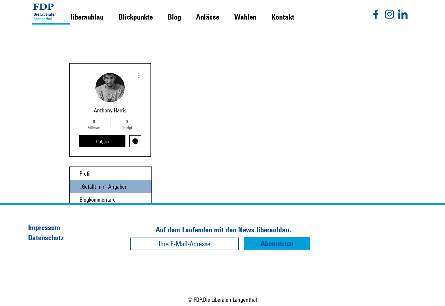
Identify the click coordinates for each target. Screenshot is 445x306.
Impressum (44, 227)
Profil (85, 173)
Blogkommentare (97, 199)
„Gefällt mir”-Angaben (103, 186)
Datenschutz (46, 237)
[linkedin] (403, 14)
